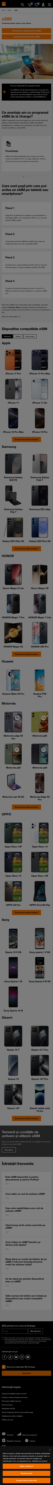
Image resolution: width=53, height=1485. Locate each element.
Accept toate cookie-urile (26, 1480)
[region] (26, 1465)
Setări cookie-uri (26, 1466)
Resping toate (26, 1473)
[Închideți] (50, 1449)
